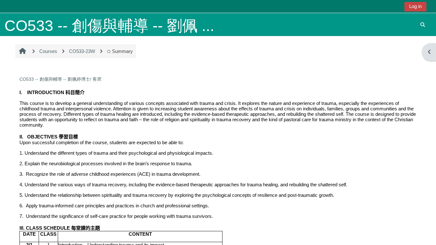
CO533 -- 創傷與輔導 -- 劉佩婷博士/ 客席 (60, 79)
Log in (415, 6)
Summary (122, 51)
